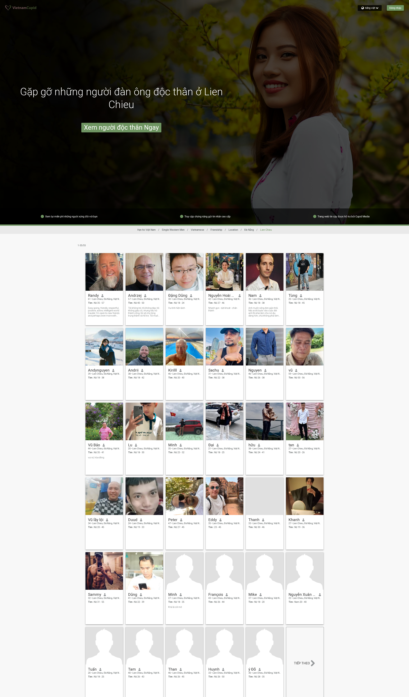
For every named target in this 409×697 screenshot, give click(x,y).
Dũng (132, 594)
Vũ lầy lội (95, 520)
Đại (211, 445)
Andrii (133, 370)
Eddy (212, 520)
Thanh (253, 520)
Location (233, 229)
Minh (172, 445)
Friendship (216, 229)
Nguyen (255, 370)
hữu (251, 445)
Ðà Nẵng (249, 229)
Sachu (213, 370)
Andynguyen (99, 370)
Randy (93, 295)
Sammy (94, 594)
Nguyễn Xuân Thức (302, 594)
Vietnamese (197, 229)
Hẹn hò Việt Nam (146, 229)
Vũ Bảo (94, 445)
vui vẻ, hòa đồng (96, 457)
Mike (252, 594)
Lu (130, 445)
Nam (252, 295)
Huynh (214, 669)
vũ (291, 370)
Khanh (294, 520)
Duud (132, 520)
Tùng (293, 295)
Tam (132, 669)
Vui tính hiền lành (176, 308)
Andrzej (135, 295)
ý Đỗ (252, 669)
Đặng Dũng (177, 295)
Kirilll (172, 370)
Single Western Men (173, 229)
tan (291, 445)
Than (172, 669)
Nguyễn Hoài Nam (222, 295)
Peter (172, 520)
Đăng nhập (395, 7)
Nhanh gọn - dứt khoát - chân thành (222, 309)
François (215, 594)
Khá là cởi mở (175, 607)
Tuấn (92, 669)
